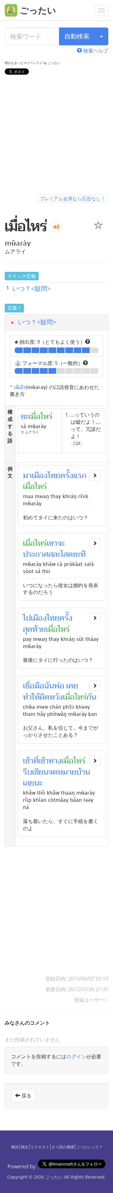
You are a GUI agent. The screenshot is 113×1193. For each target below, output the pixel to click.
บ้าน (83, 772)
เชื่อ (29, 685)
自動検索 (76, 36)
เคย (72, 685)
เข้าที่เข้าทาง (42, 760)
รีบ (27, 772)
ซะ (77, 554)
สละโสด (61, 554)
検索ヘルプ (95, 50)
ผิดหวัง (51, 697)
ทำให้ (31, 697)
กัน (91, 697)
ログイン (76, 1056)
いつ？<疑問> (31, 288)
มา (27, 475)
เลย (28, 783)
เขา (52, 543)
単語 (15, 1147)
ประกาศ (36, 554)
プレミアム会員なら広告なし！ (72, 198)
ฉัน (49, 685)
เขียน (40, 772)
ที (83, 554)
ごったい (54, 1177)
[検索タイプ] (101, 36)
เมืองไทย (46, 475)
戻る (25, 1095)
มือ (39, 685)
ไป (27, 618)
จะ (61, 543)
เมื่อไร (20, 387)
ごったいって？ (89, 1147)
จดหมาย (62, 772)
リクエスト (39, 1147)
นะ (38, 783)
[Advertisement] (56, 136)
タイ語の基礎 (62, 1147)
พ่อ (59, 685)
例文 (24, 1147)
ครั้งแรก (73, 475)
